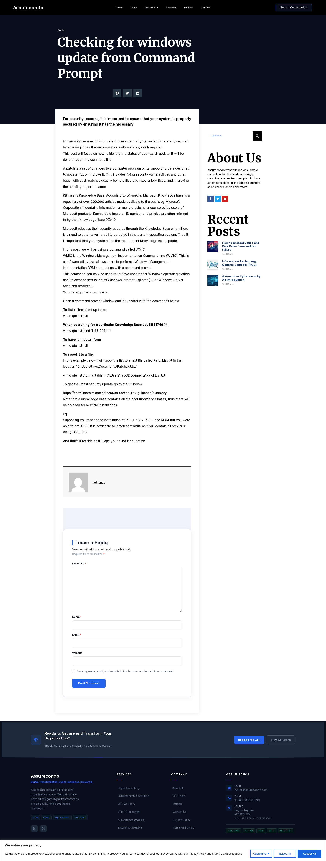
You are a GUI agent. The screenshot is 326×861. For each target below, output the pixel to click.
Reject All (285, 853)
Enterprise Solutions (130, 827)
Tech (60, 30)
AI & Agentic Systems (131, 819)
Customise (259, 853)
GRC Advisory (126, 803)
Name (77, 617)
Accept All (309, 853)
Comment (79, 563)
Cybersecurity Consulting (133, 795)
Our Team (179, 795)
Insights (188, 7)
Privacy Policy (181, 819)
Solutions (171, 7)
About (133, 7)
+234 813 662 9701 (247, 799)
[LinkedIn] (34, 828)
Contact (205, 7)
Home (119, 7)
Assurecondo (28, 8)
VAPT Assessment (129, 811)
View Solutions (281, 739)
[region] (163, 850)
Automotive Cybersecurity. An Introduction (241, 278)
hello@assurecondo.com (251, 789)
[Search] (257, 136)
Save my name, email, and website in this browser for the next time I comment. (125, 671)
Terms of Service (183, 827)
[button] (117, 93)
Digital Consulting (128, 788)
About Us (178, 788)
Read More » (228, 254)
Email (76, 635)
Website (77, 653)
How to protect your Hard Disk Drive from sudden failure (240, 246)
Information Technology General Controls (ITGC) (239, 262)
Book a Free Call (249, 739)
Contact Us (179, 811)
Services (150, 7)
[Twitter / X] (43, 828)
